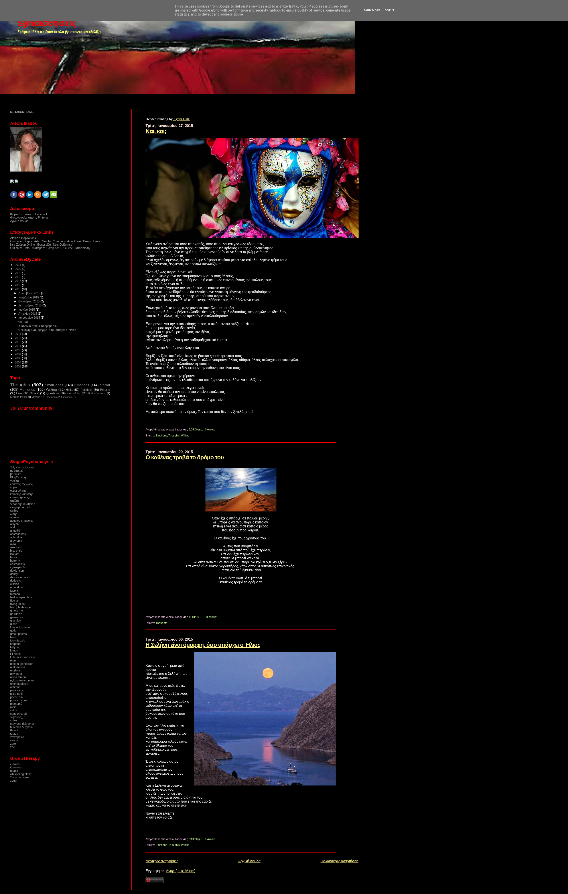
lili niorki (15, 653)
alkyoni (14, 524)
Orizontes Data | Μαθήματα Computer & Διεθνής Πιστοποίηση (50, 248)
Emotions (161, 435)
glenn (13, 624)
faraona (15, 594)
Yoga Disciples (19, 777)
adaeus (15, 517)
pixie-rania (16, 693)
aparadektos (18, 534)
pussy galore (18, 700)
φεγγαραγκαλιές (20, 507)
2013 (18, 338)
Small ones (54, 385)
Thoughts (174, 435)
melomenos (17, 667)
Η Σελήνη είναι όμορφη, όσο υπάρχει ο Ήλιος (203, 645)
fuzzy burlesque (20, 607)
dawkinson (17, 570)
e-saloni (15, 764)
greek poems (18, 633)
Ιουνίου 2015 (27, 309)
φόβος (14, 510)
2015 (18, 289)
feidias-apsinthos (21, 597)
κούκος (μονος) (20, 497)
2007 (18, 362)
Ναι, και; (156, 131)
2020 (18, 268)
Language (66, 397)
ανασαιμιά (17, 470)
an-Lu (13, 527)
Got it (389, 10)
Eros (19, 393)
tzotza (14, 733)
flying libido (17, 604)
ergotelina (16, 587)
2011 (18, 346)
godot (13, 630)
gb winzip (16, 614)
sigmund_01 (18, 717)
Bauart (14, 554)
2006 (18, 366)
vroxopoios (17, 737)
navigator (16, 673)
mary (13, 660)
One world (16, 767)
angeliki (15, 530)
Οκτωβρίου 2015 (29, 301)
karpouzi (15, 643)
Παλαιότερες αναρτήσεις (340, 861)
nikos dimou (18, 677)
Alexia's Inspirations (23, 238)
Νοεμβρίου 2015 (29, 297)
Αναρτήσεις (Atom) (180, 871)
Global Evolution (20, 627)
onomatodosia (19, 683)
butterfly (15, 560)
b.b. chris (16, 550)
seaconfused (18, 713)
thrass (14, 730)
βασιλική (15, 474)
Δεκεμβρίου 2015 (29, 293)
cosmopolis (17, 564)
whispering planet (21, 774)
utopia (14, 770)
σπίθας (14, 500)
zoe (12, 747)
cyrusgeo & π (19, 567)
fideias (14, 600)
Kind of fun (74, 393)
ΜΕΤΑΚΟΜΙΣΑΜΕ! (22, 112)
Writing (185, 435)
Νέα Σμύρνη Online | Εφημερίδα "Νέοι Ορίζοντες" (41, 244)
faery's (14, 590)
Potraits (105, 389)
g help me (16, 610)
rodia (13, 707)
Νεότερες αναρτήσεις (162, 861)
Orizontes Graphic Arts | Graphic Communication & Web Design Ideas (55, 241)
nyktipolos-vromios (22, 680)
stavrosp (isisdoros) (23, 723)
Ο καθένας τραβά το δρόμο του (185, 457)
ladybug (15, 647)
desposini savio (20, 577)
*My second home (22, 467)
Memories (27, 389)
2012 (18, 342)
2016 (18, 285)
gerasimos (17, 617)
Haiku (69, 389)
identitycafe (17, 640)
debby (14, 574)
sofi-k (13, 720)
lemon (14, 650)
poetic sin (16, 697)
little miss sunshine (22, 657)
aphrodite (16, 537)
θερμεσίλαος (18, 490)
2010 (18, 350)
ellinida (14, 584)
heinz (13, 637)
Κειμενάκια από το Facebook (29, 214)
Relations (87, 389)
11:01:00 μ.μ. (196, 617)
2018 (18, 277)
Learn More (371, 10)
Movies (36, 397)
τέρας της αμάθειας (22, 504)
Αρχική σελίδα (249, 861)
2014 (18, 333)
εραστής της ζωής (21, 484)
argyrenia (16, 540)
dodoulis (15, 580)
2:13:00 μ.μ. (196, 839)
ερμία (13, 487)
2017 (18, 281)
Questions (52, 393)
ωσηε (13, 514)
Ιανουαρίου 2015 (29, 317)
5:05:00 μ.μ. (196, 429)
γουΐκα (14, 480)
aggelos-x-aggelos (22, 520)
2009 (18, 354)
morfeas (15, 670)
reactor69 (16, 703)
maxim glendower (21, 663)
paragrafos (17, 690)
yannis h (15, 740)
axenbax (15, 547)
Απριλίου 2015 (28, 313)
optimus (15, 687)
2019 (18, 273)
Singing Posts (18, 397)
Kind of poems (96, 393)
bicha (13, 557)
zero (13, 743)
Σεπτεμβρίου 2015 (30, 305)
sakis (13, 710)
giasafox (15, 620)
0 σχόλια (210, 429)
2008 (18, 358)
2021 (18, 264)
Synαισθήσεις (47, 23)
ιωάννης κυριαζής (21, 494)
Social (105, 385)
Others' (34, 393)
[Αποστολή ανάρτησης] (216, 429)
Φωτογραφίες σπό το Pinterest (29, 217)
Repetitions (51, 397)
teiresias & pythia (21, 727)
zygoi (13, 780)
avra (13, 544)
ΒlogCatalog (18, 477)
